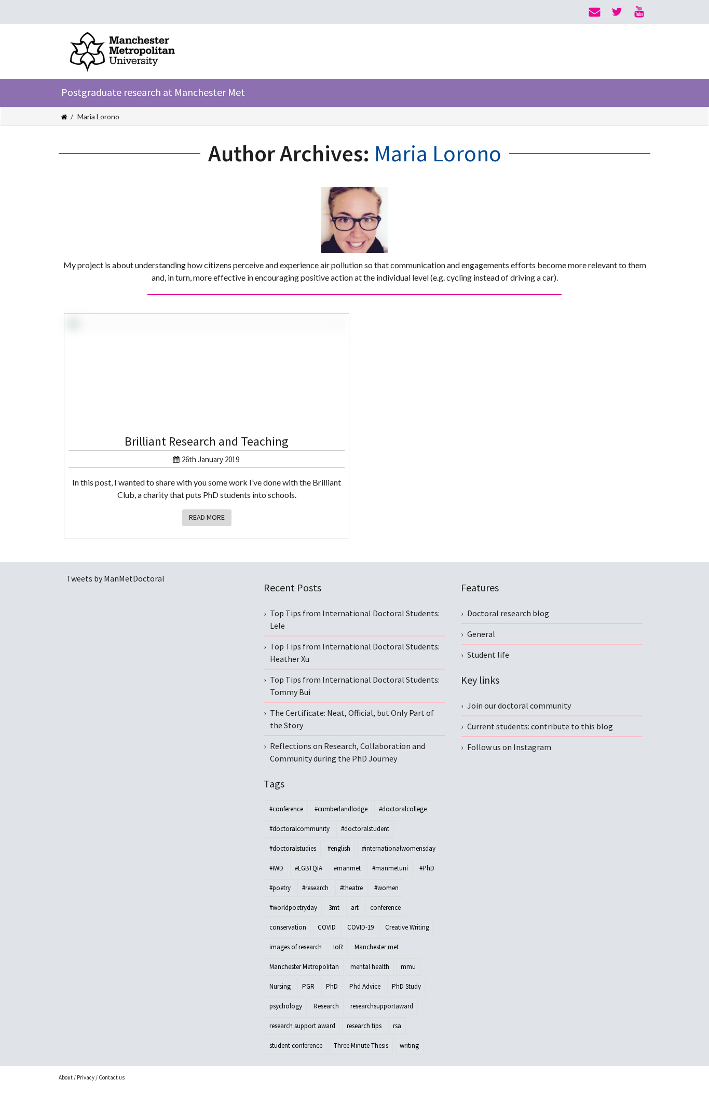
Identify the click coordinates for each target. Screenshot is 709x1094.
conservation (287, 927)
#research (315, 887)
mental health (369, 966)
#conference (286, 809)
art (355, 907)
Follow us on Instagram (509, 747)
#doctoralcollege (403, 809)
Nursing (280, 986)
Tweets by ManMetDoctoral (115, 578)
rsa (397, 1025)
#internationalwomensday (398, 848)
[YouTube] (639, 12)
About (66, 1077)
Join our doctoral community (519, 705)
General (481, 634)
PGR (308, 986)
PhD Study (406, 986)
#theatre (351, 887)
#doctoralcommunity (299, 828)
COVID (327, 927)
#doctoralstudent (365, 828)
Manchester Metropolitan (304, 966)
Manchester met (376, 947)
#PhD (426, 868)
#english (339, 848)
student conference (295, 1045)
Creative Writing (407, 927)
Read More (207, 517)
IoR (338, 947)
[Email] (594, 12)
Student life (488, 654)
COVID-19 (360, 927)
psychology (285, 1006)
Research (326, 1006)
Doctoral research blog (508, 613)
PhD (332, 986)
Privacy (85, 1077)
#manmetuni (390, 868)
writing (409, 1045)
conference (385, 907)
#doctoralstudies (292, 848)
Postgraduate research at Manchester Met (153, 92)
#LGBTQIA (308, 868)
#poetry (280, 887)
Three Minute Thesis (361, 1045)
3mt (334, 907)
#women (386, 887)
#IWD (276, 868)
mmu (408, 966)
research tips (364, 1025)
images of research (295, 947)
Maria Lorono (437, 153)
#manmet (347, 868)
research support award (302, 1025)
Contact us (112, 1077)
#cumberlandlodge (341, 809)
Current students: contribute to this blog (540, 726)
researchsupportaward (381, 1006)
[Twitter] (617, 12)
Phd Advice (364, 986)
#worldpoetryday (293, 907)
